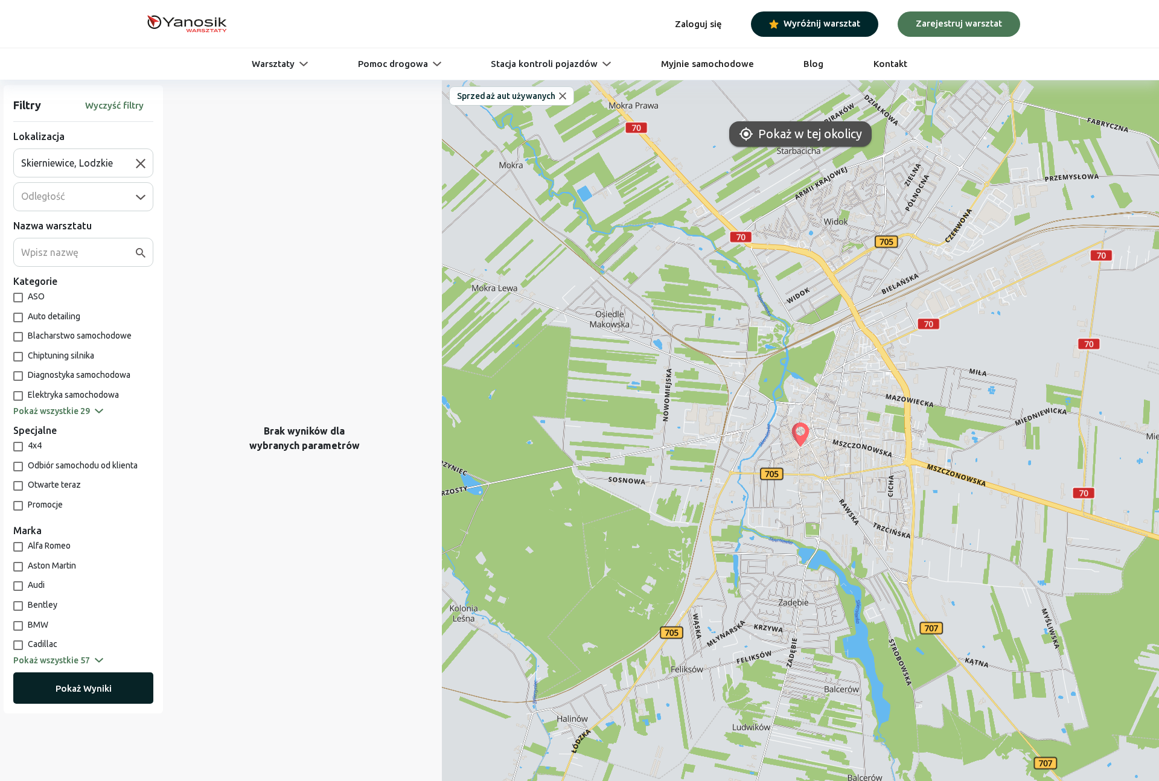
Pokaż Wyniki (84, 688)
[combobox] (78, 163)
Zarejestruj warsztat (959, 23)
